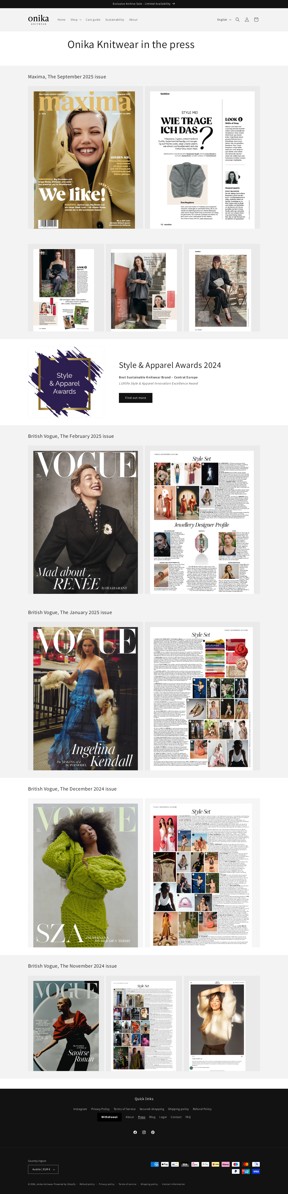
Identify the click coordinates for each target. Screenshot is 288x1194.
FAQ (188, 1117)
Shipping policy (178, 1109)
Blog (152, 1117)
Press (141, 1117)
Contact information (173, 1184)
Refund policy (87, 1184)
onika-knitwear (45, 1184)
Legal (163, 1117)
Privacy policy (106, 1184)
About (130, 1117)
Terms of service (127, 1184)
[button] (75, 19)
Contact (176, 1117)
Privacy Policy (100, 1109)
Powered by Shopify (65, 1184)
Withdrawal (109, 1117)
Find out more (135, 398)
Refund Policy (202, 1109)
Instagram (80, 1109)
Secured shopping (152, 1109)
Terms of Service (125, 1109)
